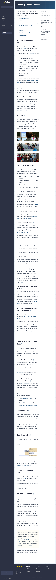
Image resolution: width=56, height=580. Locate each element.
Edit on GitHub (50, 560)
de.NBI (35, 301)
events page (35, 204)
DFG (19, 541)
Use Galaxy (28, 568)
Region (3, 30)
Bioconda (32, 371)
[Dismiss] (11, 572)
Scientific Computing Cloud (45, 37)
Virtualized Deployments (45, 29)
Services (3, 20)
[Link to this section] (23, 42)
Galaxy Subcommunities (45, 15)
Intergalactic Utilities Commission (24, 465)
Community (4, 25)
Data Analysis (43, 34)
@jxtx (3, 35)
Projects (3, 18)
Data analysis (22, 28)
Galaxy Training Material (45, 20)
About (3, 27)
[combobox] (7, 33)
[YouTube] (6, 578)
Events (3, 14)
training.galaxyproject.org (22, 232)
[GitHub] (4, 578)
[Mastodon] (8, 578)
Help (3, 23)
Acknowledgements (23, 35)
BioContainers (20, 372)
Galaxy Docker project (25, 383)
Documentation (28, 571)
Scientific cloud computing (25, 32)
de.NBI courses (27, 218)
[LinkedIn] (9, 578)
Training (21, 20)
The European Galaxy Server (45, 13)
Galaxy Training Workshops (46, 18)
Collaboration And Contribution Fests (46, 23)
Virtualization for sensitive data (25, 25)
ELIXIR (18, 303)
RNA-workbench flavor (26, 398)
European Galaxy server (24, 18)
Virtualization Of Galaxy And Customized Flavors (46, 32)
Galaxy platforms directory (22, 110)
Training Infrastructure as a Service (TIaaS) (28, 23)
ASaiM (22, 402)
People (3, 16)
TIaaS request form (29, 332)
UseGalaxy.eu (23, 48)
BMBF (19, 545)
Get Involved (38, 571)
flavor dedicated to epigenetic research (28, 405)
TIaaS (22, 282)
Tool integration (22, 30)
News (3, 11)
